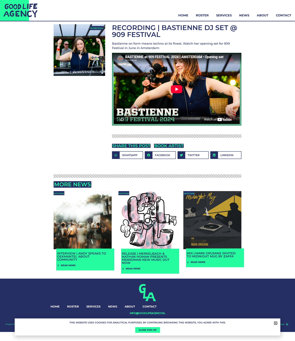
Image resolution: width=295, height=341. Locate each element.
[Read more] (83, 229)
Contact (283, 15)
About (262, 15)
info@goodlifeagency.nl (147, 313)
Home (183, 15)
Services (224, 15)
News (244, 15)
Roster (202, 15)
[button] (127, 155)
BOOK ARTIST (168, 145)
